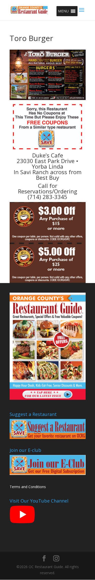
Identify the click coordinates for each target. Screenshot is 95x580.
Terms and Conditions (28, 486)
